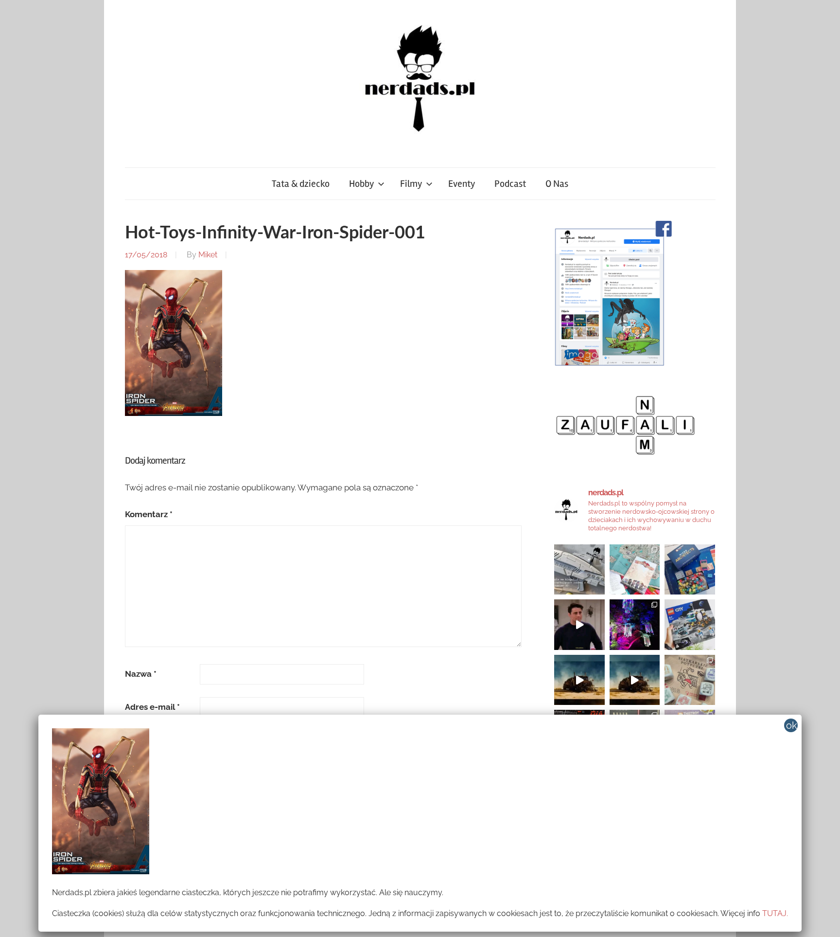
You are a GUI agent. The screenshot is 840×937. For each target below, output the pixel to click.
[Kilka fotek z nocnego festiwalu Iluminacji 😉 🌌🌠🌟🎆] (635, 624)
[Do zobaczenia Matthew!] (579, 624)
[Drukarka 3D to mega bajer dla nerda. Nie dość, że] (579, 569)
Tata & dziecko (301, 184)
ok (791, 725)
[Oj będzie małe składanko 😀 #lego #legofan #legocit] (690, 624)
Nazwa (141, 674)
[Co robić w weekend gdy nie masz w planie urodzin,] (635, 569)
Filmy (411, 184)
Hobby (361, 184)
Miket (207, 254)
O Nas (556, 184)
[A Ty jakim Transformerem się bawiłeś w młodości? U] (579, 680)
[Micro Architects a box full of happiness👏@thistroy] (690, 569)
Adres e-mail (152, 707)
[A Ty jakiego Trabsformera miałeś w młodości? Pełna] (635, 680)
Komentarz (149, 514)
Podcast (510, 184)
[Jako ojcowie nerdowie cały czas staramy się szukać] (690, 680)
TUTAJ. (775, 913)
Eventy (461, 184)
